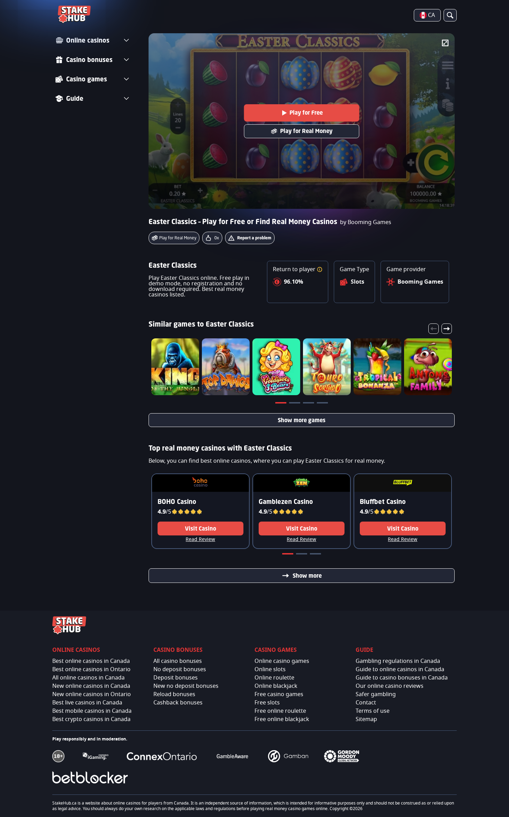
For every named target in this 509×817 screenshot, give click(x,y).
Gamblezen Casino (286, 501)
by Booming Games (365, 222)
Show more (307, 575)
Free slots (267, 702)
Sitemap (366, 719)
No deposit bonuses (179, 669)
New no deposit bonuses (185, 686)
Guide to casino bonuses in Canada (402, 678)
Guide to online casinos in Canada (400, 669)
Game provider (406, 269)
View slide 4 (323, 404)
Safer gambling (376, 694)
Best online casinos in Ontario (91, 669)
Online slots (270, 669)
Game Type (354, 269)
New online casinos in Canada (91, 686)
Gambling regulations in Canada (398, 661)
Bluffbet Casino (383, 501)
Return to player (295, 269)
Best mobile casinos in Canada (92, 711)
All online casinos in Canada (88, 678)
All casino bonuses (177, 661)
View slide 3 (309, 404)
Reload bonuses (174, 694)
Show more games (301, 420)
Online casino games (281, 661)
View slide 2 (295, 404)
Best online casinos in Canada (91, 661)
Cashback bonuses (178, 702)
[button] (319, 269)
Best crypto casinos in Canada (91, 719)
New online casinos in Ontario (91, 694)
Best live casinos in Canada (87, 702)
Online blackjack (275, 686)
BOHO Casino (177, 501)
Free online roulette (280, 711)
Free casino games (278, 694)
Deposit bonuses (175, 678)
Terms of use (373, 711)
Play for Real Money (306, 131)
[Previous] (433, 328)
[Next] (446, 328)
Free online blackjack (281, 719)
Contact (366, 702)
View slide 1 (281, 404)
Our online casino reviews (389, 686)
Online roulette (274, 678)
